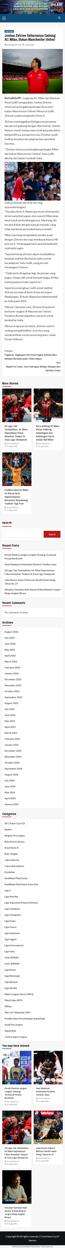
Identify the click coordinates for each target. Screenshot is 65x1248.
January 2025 (12, 744)
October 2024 (12, 762)
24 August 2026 (12, 446)
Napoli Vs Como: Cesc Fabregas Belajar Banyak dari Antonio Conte (33, 366)
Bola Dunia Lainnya (14, 841)
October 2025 (12, 691)
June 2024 (10, 786)
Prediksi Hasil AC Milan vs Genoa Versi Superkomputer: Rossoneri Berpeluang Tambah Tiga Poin (16, 496)
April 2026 (10, 655)
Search (7, 522)
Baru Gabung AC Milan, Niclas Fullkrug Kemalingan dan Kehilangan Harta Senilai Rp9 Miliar (48, 432)
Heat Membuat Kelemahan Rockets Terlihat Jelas (30, 564)
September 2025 (13, 697)
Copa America (12, 860)
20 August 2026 (43, 446)
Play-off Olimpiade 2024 (17, 1012)
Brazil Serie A (12, 847)
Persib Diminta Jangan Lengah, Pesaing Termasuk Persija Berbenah (30, 556)
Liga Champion (12, 908)
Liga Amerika (11, 896)
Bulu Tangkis (11, 853)
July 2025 (10, 709)
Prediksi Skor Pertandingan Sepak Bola (25, 1018)
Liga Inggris (11, 939)
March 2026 (11, 661)
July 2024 (10, 780)
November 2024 (13, 756)
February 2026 (12, 667)
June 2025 (10, 715)
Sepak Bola (10, 1030)
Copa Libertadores (14, 866)
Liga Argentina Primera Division (21, 902)
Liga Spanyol (11, 982)
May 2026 (10, 649)
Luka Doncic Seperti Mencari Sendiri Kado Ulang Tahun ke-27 (30, 582)
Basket (8, 829)
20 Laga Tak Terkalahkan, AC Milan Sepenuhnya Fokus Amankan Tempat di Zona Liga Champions (16, 432)
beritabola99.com (14, 45)
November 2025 (13, 685)
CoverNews (46, 1236)
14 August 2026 (12, 510)
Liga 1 (8, 890)
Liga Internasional (14, 945)
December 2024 (13, 750)
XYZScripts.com (47, 1247)
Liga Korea (10, 969)
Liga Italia (9, 31)
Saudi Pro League (14, 1024)
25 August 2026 (12, 1104)
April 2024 (10, 798)
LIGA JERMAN (12, 963)
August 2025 (11, 703)
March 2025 (11, 733)
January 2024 (12, 804)
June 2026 (10, 643)
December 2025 (13, 679)
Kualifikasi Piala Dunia (16, 878)
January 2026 (12, 673)
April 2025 (10, 727)
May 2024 (10, 792)
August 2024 (11, 774)
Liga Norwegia (12, 975)
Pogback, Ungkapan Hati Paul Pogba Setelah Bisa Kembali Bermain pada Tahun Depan (31, 354)
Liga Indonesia (12, 933)
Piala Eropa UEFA (14, 1000)
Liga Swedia (11, 988)
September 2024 (13, 768)
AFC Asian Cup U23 (15, 823)
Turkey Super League (16, 1036)
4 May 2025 (29, 45)
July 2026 (10, 637)
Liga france (10, 927)
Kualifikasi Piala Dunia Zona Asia (21, 884)
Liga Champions (13, 914)
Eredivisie (10, 872)
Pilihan (8, 1006)
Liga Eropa (10, 921)
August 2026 (11, 631)
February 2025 (12, 738)
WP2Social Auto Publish (21, 1247)
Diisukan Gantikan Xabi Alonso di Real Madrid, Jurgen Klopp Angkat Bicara (32, 591)
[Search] (59, 18)
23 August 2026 (12, 1224)
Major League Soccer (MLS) (19, 994)
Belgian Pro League (15, 835)
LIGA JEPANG (12, 957)
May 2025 (10, 721)
